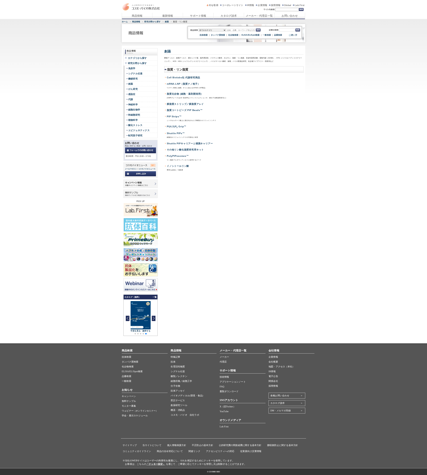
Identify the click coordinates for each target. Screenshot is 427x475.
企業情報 (262, 5)
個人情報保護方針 (176, 445)
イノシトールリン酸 (178, 166)
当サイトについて (151, 445)
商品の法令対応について (170, 451)
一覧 (155, 297)
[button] (153, 318)
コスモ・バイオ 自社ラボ (185, 415)
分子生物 (175, 386)
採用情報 (275, 5)
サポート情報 (198, 15)
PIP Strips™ (174, 116)
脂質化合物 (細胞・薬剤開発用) (184, 94)
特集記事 (175, 357)
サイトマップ (130, 445)
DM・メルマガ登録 (280, 410)
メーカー (224, 357)
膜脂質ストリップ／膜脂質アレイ (185, 104)
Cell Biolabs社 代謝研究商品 (183, 77)
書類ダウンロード (229, 391)
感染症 (131, 94)
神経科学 (133, 104)
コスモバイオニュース (146, 169)
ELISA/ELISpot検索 (251, 35)
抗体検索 (204, 35)
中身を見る (136, 331)
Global (287, 5)
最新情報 (167, 15)
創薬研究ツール (179, 405)
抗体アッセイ (178, 391)
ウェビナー (140, 411)
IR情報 (250, 5)
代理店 (223, 362)
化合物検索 (233, 35)
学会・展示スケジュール (135, 415)
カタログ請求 (229, 15)
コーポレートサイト (232, 5)
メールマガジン (131, 169)
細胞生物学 (134, 109)
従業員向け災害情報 (251, 451)
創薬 (167, 21)
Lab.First (299, 5)
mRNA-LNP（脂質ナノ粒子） (183, 84)
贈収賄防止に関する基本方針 (282, 445)
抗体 (173, 362)
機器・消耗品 (178, 410)
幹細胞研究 (134, 114)
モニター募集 (129, 406)
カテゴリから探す (137, 58)
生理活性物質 (178, 366)
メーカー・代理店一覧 (259, 15)
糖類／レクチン (179, 376)
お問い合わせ (290, 15)
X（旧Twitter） (228, 406)
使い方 (294, 35)
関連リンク (194, 451)
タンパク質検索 (218, 35)
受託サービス (178, 400)
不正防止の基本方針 (202, 445)
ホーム (125, 21)
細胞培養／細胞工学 (181, 381)
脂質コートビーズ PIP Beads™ (184, 110)
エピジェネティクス (139, 130)
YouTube (224, 411)
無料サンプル (129, 401)
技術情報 (224, 377)
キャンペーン (129, 396)
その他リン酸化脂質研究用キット (185, 149)
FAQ (222, 386)
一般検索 (267, 35)
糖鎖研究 (133, 78)
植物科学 (133, 120)
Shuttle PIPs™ (176, 133)
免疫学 (131, 68)
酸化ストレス (135, 125)
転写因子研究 (135, 135)
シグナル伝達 (135, 73)
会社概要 (273, 362)
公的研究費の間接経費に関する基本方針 (240, 445)
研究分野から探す (152, 21)
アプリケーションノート (233, 382)
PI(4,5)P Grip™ (176, 126)
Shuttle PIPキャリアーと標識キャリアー (190, 143)
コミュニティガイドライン (137, 451)
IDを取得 (213, 5)
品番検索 (278, 35)
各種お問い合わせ (279, 395)
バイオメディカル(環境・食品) (187, 395)
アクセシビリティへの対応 (220, 451)
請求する (146, 331)
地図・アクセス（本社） (282, 366)
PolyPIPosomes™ (178, 156)
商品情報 (137, 15)
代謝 (130, 99)
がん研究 (133, 89)
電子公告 (273, 376)
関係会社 (273, 381)
